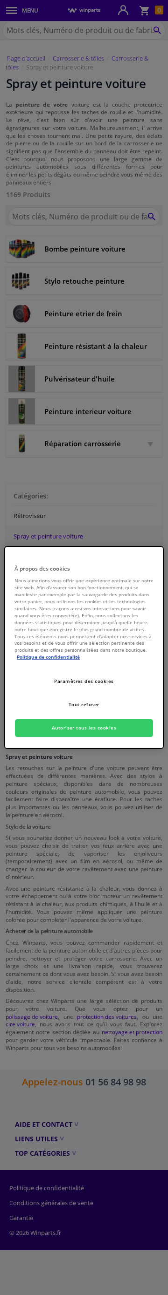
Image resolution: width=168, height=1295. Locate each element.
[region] (84, 647)
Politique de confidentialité (48, 657)
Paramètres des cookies (84, 681)
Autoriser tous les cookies (84, 727)
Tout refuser (84, 704)
